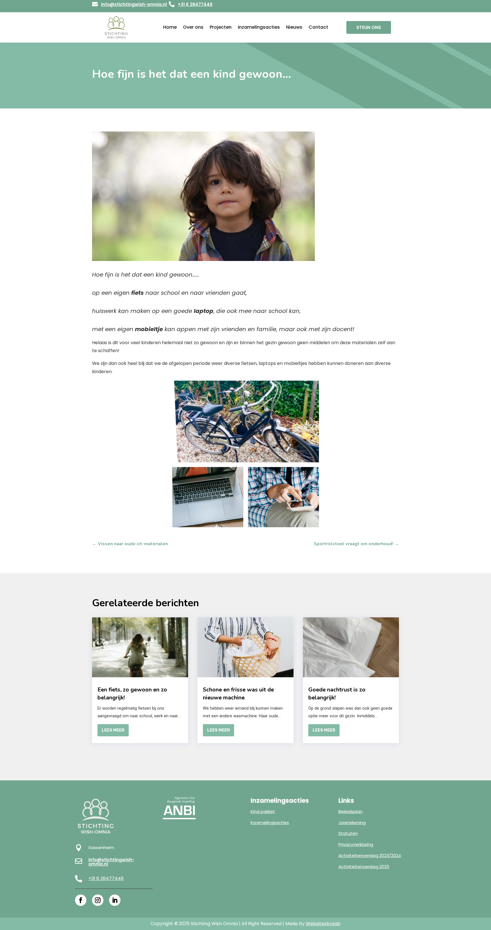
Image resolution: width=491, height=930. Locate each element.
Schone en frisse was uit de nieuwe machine (238, 693)
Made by (312, 923)
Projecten (221, 27)
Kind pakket (263, 811)
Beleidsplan (350, 811)
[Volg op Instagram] (97, 900)
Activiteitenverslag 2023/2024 (369, 855)
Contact (318, 27)
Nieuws (294, 27)
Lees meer (113, 730)
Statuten (348, 833)
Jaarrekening (352, 822)
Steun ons (368, 27)
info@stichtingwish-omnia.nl (134, 4)
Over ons (193, 27)
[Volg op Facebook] (80, 900)
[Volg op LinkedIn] (114, 900)
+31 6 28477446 (195, 4)
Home (170, 27)
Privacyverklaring (355, 844)
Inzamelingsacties (259, 27)
